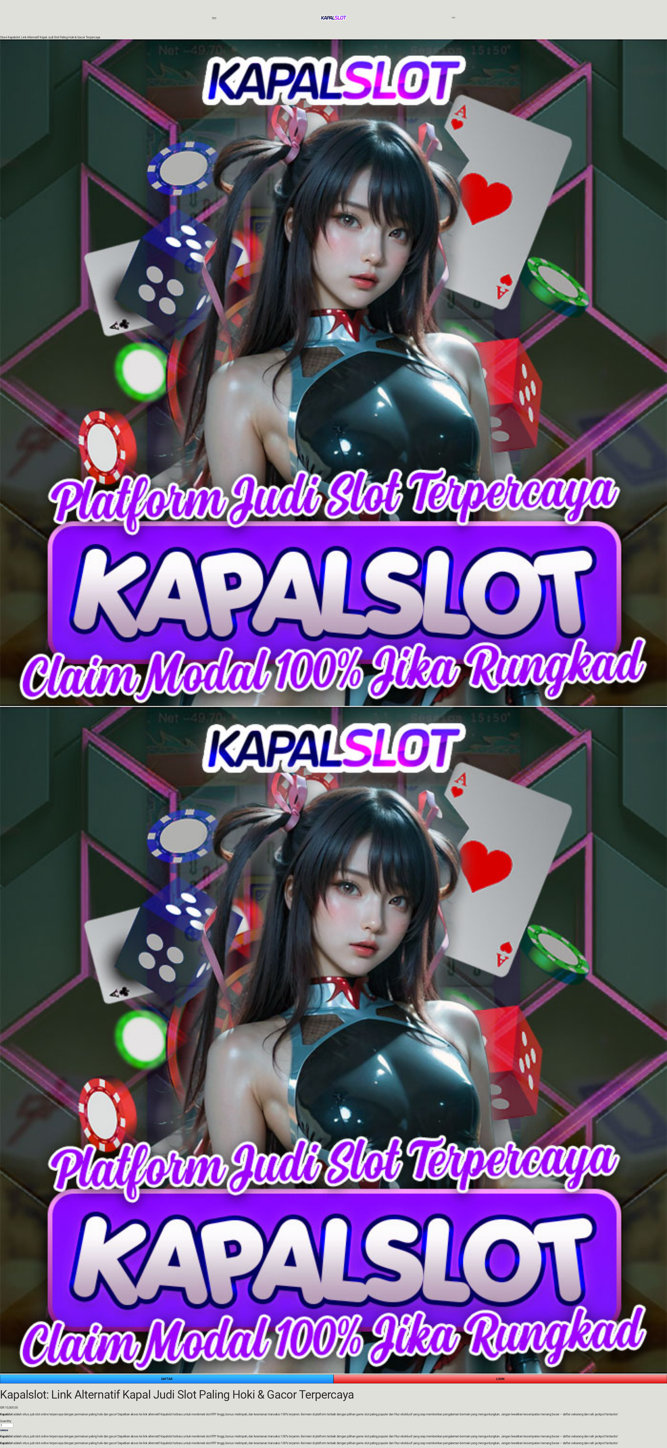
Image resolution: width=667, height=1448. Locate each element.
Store (214, 17)
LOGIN (500, 1379)
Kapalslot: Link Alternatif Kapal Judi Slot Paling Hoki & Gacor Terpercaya (54, 37)
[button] (4, 1430)
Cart (453, 17)
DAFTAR (166, 1379)
